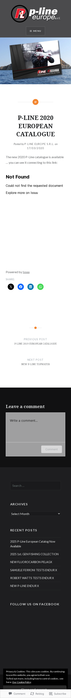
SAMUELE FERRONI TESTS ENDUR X (33, 570)
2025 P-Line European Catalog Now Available (32, 544)
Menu (37, 30)
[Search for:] (35, 485)
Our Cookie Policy (21, 682)
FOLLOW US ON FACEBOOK (35, 604)
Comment (51, 449)
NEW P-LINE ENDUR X (24, 586)
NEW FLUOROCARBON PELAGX (31, 562)
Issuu (26, 272)
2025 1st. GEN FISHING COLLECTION (34, 554)
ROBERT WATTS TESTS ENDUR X (32, 578)
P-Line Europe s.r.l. (39, 144)
